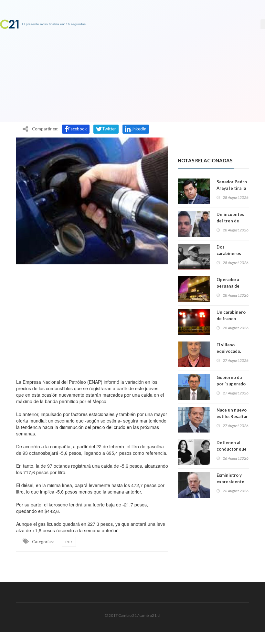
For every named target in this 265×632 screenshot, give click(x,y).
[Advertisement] (92, 320)
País (68, 541)
